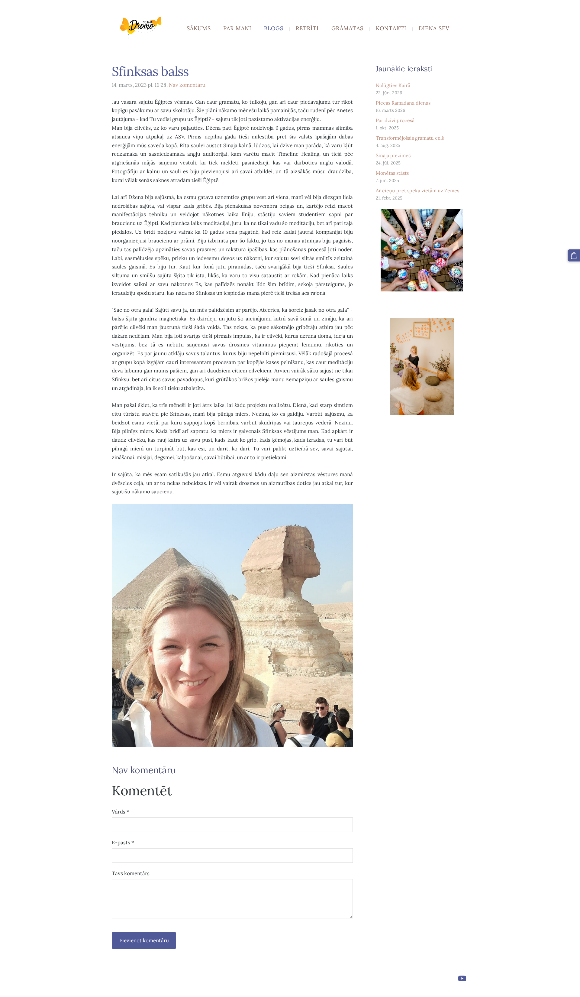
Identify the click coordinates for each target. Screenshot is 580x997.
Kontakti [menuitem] (391, 28)
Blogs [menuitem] (273, 28)
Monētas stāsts (392, 173)
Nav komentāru (187, 85)
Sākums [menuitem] (199, 28)
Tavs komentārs (131, 873)
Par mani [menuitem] (237, 28)
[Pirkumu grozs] (574, 255)
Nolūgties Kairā (393, 85)
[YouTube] (462, 978)
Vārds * (120, 811)
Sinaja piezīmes (393, 155)
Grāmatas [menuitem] (347, 28)
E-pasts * (123, 842)
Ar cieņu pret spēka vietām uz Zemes (417, 190)
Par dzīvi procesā (395, 120)
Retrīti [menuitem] (307, 28)
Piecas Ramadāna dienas (403, 103)
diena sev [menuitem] (434, 28)
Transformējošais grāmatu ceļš (410, 138)
